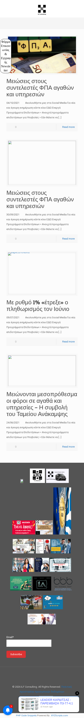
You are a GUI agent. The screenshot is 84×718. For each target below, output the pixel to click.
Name (9, 41)
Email (10, 59)
